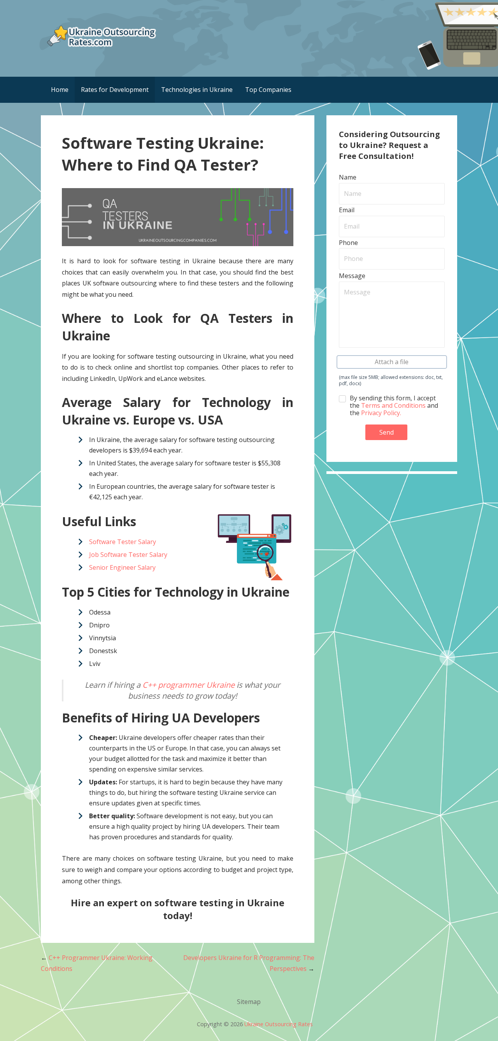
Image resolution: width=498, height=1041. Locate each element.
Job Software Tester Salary (128, 554)
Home (59, 89)
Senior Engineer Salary (122, 567)
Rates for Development (115, 89)
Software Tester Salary (122, 541)
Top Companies (268, 89)
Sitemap (249, 1001)
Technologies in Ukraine (197, 89)
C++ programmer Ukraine (188, 685)
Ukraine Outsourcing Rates (278, 1024)
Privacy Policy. (381, 413)
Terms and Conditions (393, 405)
